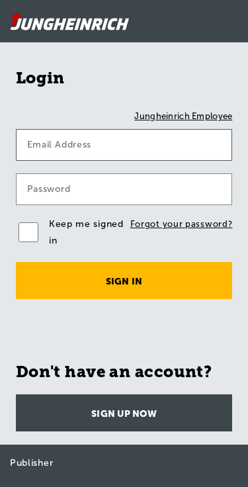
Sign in (124, 281)
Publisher (31, 462)
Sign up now (124, 414)
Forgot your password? (181, 224)
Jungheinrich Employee (183, 116)
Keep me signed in (86, 232)
